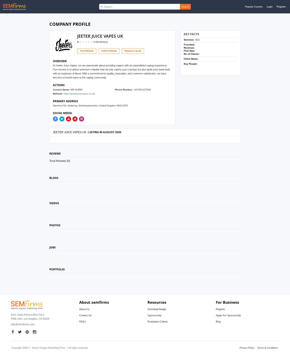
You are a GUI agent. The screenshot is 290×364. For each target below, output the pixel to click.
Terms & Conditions (267, 347)
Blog (218, 321)
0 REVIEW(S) (100, 42)
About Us (84, 309)
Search (185, 6)
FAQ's (82, 321)
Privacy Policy (247, 347)
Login (270, 6)
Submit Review (109, 51)
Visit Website (86, 51)
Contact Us (85, 315)
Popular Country (254, 6)
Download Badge (157, 309)
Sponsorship (154, 315)
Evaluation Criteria (157, 321)
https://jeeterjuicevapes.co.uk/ (79, 93)
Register (281, 6)
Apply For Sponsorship (228, 315)
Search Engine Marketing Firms (48, 347)
